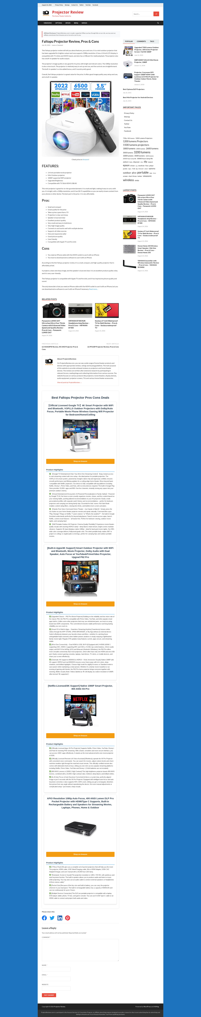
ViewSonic (48, 23)
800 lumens (131, 138)
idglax (129, 168)
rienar (154, 173)
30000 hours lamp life (145, 158)
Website (45, 984)
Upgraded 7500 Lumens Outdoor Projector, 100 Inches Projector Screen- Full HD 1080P (146, 49)
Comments (141, 41)
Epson (68, 23)
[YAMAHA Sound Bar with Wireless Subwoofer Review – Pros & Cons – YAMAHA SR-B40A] (129, 261)
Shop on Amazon (80, 461)
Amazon (86, 159)
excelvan (141, 166)
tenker (139, 176)
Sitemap (67, 5)
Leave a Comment (57, 45)
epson (126, 165)
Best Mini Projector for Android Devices (138, 97)
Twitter (81, 5)
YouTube (88, 5)
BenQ (76, 23)
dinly (141, 162)
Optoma (58, 23)
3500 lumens (139, 156)
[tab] (129, 41)
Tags (152, 41)
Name (44, 965)
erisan (132, 166)
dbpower (136, 162)
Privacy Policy (59, 5)
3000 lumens (128, 153)
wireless (128, 180)
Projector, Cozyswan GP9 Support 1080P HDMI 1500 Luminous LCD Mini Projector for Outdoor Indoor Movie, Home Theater (146, 76)
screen (125, 176)
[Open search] (158, 23)
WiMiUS (84, 23)
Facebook (95, 5)
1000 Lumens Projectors (143, 138)
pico (134, 172)
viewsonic (147, 176)
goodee (125, 169)
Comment (46, 937)
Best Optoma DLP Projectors (133, 89)
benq (130, 162)
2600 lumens (152, 148)
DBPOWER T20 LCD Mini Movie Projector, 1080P (146, 61)
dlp (145, 161)
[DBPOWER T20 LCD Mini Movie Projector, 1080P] (128, 60)
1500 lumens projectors (136, 144)
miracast (141, 169)
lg (136, 169)
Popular (129, 41)
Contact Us (74, 5)
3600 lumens (150, 156)
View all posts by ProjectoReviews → (69, 382)
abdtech (126, 162)
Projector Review (68, 12)
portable (143, 172)
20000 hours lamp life (129, 158)
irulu (133, 169)
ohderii (146, 168)
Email (45, 975)
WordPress (147, 1006)
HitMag (156, 1006)
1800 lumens (129, 148)
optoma (152, 168)
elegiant (150, 162)
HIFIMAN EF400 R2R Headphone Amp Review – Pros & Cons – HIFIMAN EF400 (79, 324)
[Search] (156, 14)
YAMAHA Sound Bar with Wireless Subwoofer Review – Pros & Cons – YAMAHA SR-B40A (148, 264)
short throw (133, 176)
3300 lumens (128, 156)
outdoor (127, 172)
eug (136, 165)
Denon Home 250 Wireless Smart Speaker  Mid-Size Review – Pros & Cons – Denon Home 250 (148, 249)
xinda (137, 180)
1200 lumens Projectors (135, 141)
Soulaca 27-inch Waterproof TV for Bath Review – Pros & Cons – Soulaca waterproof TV (106, 324)
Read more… (93, 289)
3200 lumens (142, 152)
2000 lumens (140, 149)
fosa (146, 166)
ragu (150, 173)
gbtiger (151, 166)
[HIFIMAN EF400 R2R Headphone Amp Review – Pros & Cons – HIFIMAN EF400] (80, 311)
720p (125, 138)
